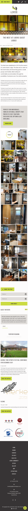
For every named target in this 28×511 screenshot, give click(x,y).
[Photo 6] (20, 156)
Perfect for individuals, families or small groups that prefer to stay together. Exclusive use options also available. (13, 114)
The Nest (14, 455)
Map (14, 468)
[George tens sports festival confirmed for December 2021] (14, 349)
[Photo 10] (19, 177)
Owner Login (14, 508)
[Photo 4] (21, 145)
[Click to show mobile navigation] (26, 2)
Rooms (14, 450)
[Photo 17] (18, 229)
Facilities (14, 458)
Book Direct (7, 2)
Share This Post (8, 289)
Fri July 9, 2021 (3, 365)
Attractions (14, 471)
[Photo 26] (22, 263)
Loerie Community (14, 460)
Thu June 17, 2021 (4, 404)
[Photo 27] (10, 275)
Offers (14, 463)
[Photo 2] (22, 135)
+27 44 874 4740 (14, 481)
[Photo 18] (24, 229)
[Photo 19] (5, 239)
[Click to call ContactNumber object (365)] (22, 2)
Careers (14, 453)
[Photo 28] (23, 275)
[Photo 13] (6, 198)
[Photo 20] (14, 239)
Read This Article (6, 378)
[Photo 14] (19, 198)
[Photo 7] (8, 167)
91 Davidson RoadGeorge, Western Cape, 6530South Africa (14, 493)
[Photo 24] (5, 263)
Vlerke (3, 401)
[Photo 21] (22, 239)
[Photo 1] (9, 135)
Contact (14, 474)
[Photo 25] (14, 263)
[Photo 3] (8, 145)
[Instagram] (13, 500)
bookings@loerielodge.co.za (14, 486)
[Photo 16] (8, 229)
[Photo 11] (7, 188)
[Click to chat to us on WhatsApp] (25, 508)
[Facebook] (15, 500)
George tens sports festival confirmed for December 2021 (14, 361)
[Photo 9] (6, 177)
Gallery (14, 466)
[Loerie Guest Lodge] (14, 9)
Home (14, 447)
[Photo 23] (18, 251)
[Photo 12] (20, 188)
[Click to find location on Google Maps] (18, 2)
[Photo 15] (14, 214)
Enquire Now (8, 123)
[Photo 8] (21, 167)
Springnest (23, 506)
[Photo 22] (5, 251)
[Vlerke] (14, 390)
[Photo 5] (7, 156)
